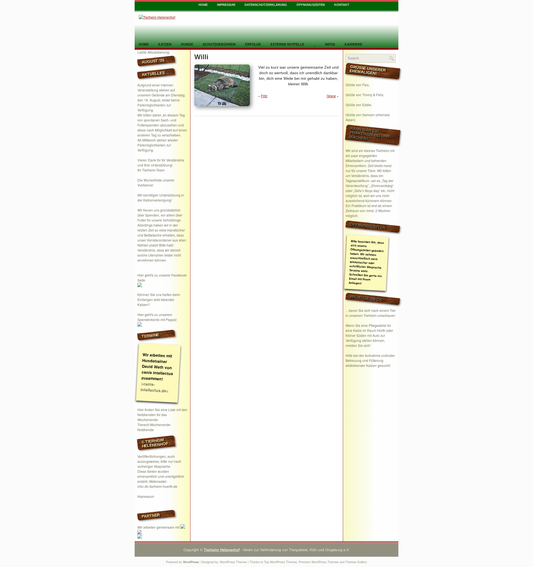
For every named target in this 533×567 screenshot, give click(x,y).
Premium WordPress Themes (319, 561)
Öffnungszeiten (310, 4)
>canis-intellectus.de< (154, 387)
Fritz (264, 95)
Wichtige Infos (366, 298)
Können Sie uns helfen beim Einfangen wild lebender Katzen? (158, 299)
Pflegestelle (377, 325)
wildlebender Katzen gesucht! (368, 365)
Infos (330, 44)
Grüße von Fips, (357, 84)
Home (203, 4)
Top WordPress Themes (280, 561)
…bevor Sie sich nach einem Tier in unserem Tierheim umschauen (371, 313)
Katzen (165, 44)
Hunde (187, 44)
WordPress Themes (233, 561)
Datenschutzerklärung (266, 4)
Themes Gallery (356, 561)
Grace (331, 95)
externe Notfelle (287, 44)
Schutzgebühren (219, 44)
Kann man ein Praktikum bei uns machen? (369, 133)
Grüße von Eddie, (359, 104)
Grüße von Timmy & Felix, (365, 94)
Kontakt (341, 4)
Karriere (353, 44)
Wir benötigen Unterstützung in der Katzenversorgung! (160, 197)
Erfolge (253, 44)
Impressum (226, 4)
